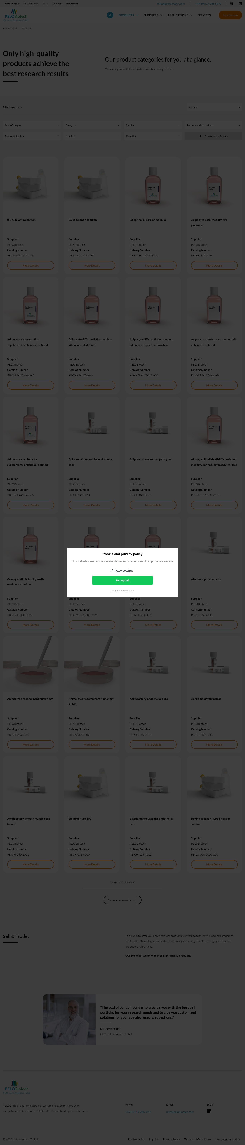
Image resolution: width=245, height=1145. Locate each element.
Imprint (115, 590)
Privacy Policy (127, 590)
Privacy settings (122, 570)
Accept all (122, 580)
